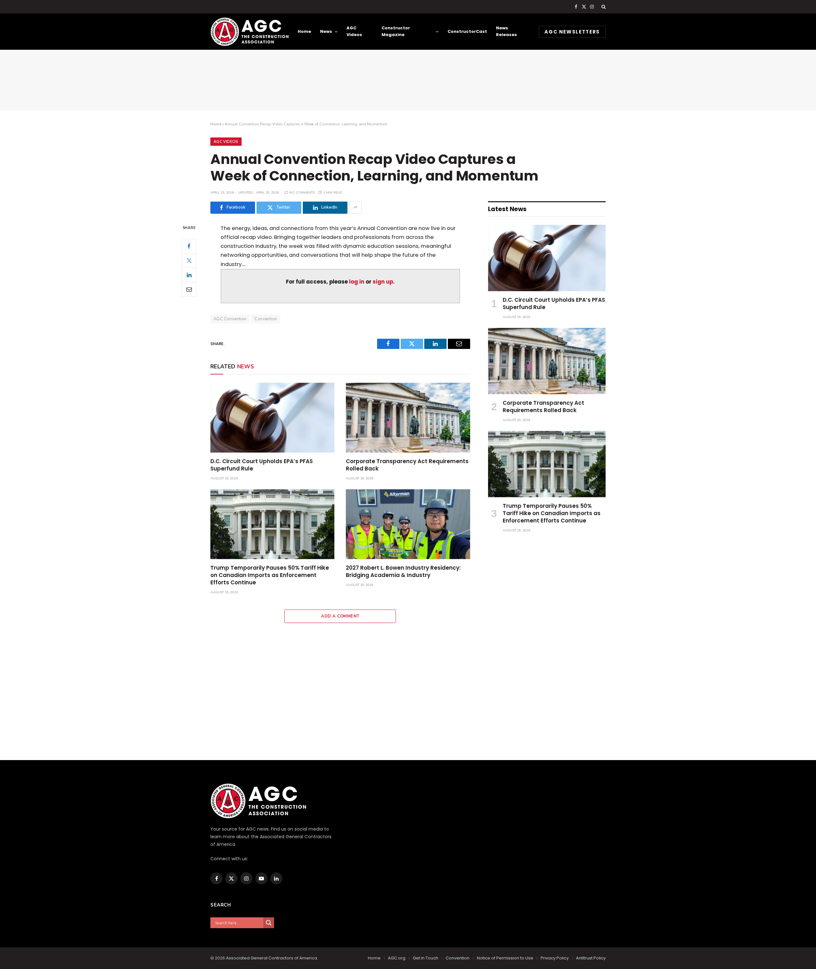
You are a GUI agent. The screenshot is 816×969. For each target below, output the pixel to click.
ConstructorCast (467, 31)
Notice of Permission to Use (505, 958)
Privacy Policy (555, 958)
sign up (383, 281)
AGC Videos (354, 31)
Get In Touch (425, 958)
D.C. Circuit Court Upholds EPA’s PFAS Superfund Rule (261, 465)
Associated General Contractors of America (271, 958)
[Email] (189, 289)
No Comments (302, 192)
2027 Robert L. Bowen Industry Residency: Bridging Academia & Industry (403, 571)
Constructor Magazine (396, 31)
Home (304, 31)
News (326, 31)
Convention (265, 319)
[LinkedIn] (189, 274)
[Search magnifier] (268, 922)
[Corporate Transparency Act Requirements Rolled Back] (408, 418)
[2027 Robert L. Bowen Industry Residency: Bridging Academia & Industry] (408, 524)
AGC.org (396, 958)
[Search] (603, 6)
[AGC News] (249, 31)
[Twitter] (189, 260)
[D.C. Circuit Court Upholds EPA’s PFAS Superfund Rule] (272, 418)
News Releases (506, 31)
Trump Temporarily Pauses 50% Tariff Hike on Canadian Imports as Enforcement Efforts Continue (269, 575)
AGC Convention (230, 319)
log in (356, 281)
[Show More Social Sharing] (355, 208)
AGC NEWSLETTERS (572, 31)
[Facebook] (189, 246)
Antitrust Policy (591, 958)
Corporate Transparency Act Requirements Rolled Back (407, 465)
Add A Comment (340, 616)
